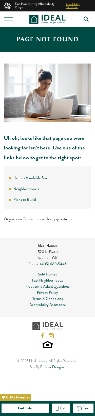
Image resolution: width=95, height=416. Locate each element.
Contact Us (32, 219)
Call (63, 408)
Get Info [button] (25, 408)
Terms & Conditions (47, 299)
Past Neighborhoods (47, 280)
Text (86, 408)
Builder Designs (52, 367)
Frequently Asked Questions (47, 286)
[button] (86, 19)
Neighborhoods (26, 189)
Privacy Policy (47, 292)
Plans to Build (24, 199)
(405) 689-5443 (53, 264)
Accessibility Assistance (47, 305)
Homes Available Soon (31, 178)
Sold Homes (47, 274)
